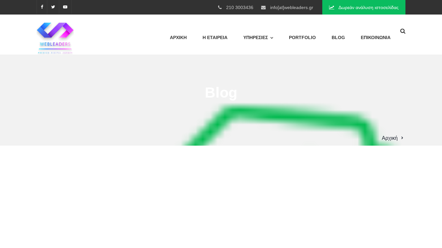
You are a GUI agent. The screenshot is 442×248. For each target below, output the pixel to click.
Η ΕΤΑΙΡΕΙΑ (215, 37)
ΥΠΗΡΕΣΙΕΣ (255, 37)
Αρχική (390, 138)
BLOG (338, 37)
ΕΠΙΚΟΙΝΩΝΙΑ (376, 37)
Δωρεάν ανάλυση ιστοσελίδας (368, 7)
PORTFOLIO (302, 37)
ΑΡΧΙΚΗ (178, 37)
